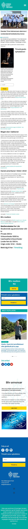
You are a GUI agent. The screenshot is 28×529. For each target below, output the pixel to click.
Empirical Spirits (20, 188)
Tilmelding (18, 248)
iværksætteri (4, 341)
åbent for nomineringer (9, 204)
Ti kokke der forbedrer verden (12, 214)
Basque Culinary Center (17, 191)
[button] (25, 5)
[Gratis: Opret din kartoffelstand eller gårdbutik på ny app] (14, 327)
